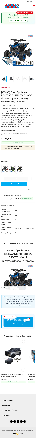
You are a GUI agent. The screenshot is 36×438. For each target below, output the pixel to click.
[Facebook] (11, 421)
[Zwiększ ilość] (30, 179)
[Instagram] (14, 421)
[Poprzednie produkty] (4, 357)
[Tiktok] (21, 421)
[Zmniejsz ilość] (2, 179)
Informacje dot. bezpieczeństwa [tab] (21, 243)
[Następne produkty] (31, 357)
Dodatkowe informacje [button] (10, 410)
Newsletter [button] (6, 415)
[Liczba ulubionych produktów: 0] (29, 6)
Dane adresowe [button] (7, 400)
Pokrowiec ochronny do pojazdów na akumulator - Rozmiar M (12, 375)
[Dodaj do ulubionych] (31, 184)
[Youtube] (18, 421)
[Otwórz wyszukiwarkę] (25, 6)
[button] (32, 51)
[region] (12, 169)
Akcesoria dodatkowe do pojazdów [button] (18, 336)
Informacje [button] (6, 405)
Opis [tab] (4, 243)
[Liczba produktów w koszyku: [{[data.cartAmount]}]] (33, 6)
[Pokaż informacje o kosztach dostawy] (34, 199)
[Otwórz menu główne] (2, 6)
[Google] (24, 421)
